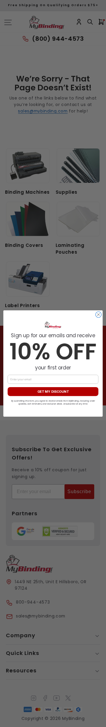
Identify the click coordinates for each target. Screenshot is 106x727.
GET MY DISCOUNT (53, 391)
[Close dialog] (99, 315)
